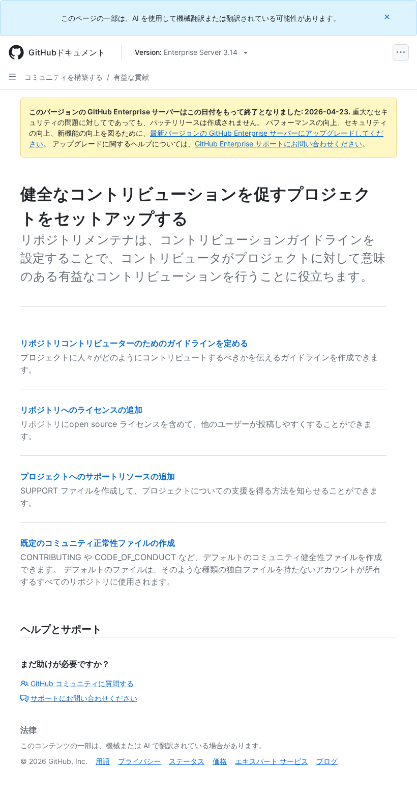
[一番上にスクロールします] (394, 776)
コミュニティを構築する (63, 77)
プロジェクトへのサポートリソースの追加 (97, 476)
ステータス (186, 761)
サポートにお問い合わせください (84, 698)
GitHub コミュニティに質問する (82, 683)
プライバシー (139, 761)
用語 (103, 761)
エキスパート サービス (271, 761)
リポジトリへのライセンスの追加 (81, 410)
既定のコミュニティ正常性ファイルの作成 (97, 543)
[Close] (388, 16)
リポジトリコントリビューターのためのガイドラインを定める (134, 343)
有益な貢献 (131, 77)
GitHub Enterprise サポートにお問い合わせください (278, 143)
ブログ (327, 761)
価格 (220, 761)
